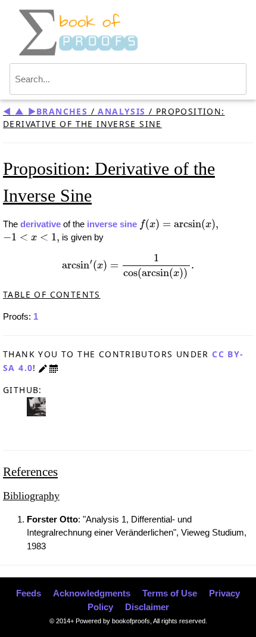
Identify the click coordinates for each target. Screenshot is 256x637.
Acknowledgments (91, 593)
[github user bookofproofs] (36, 406)
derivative (40, 224)
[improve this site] (43, 368)
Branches (62, 111)
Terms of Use (169, 593)
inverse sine (112, 224)
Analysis (121, 111)
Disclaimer (147, 607)
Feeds (28, 593)
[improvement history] (53, 368)
